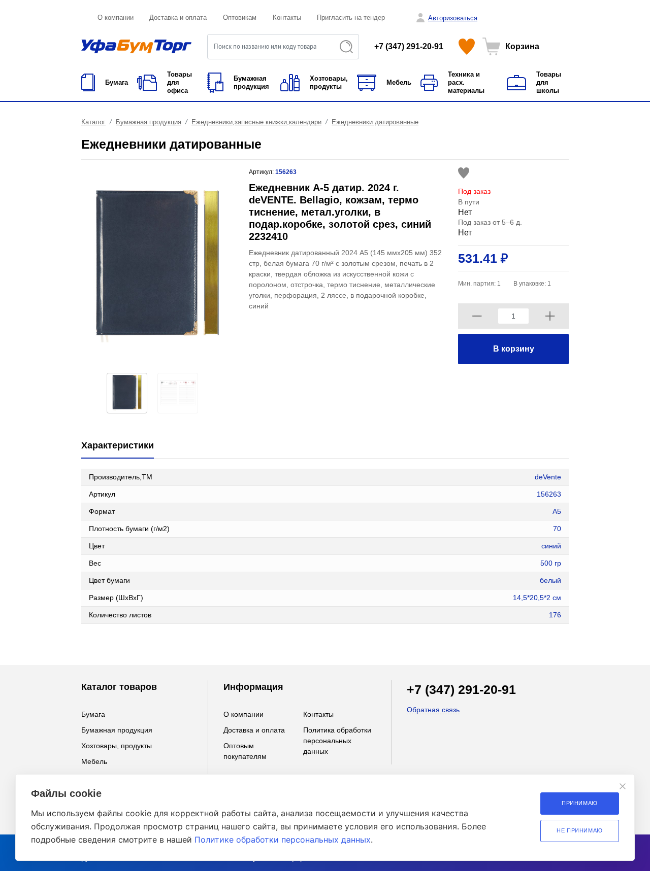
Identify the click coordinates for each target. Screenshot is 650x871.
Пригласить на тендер (351, 17)
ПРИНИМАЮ (580, 803)
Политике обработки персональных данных (282, 839)
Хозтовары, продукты (116, 746)
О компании (116, 17)
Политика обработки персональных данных (337, 740)
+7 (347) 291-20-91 (408, 46)
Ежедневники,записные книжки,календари (256, 122)
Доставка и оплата (178, 17)
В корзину (513, 348)
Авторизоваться (452, 18)
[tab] (117, 446)
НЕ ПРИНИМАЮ (580, 830)
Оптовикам (239, 17)
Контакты (287, 17)
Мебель (94, 761)
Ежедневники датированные (375, 122)
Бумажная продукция (148, 122)
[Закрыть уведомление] (622, 786)
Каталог (93, 122)
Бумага (93, 714)
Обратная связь (433, 710)
